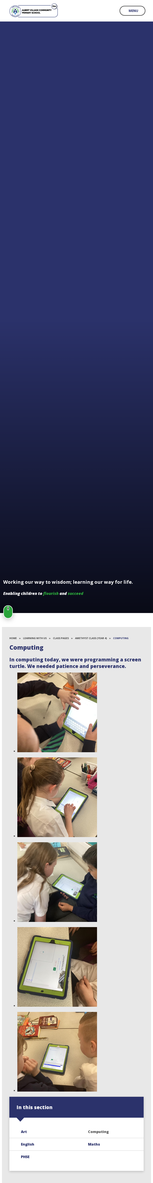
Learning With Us (35, 638)
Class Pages (61, 638)
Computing (120, 638)
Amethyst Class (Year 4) (91, 638)
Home (13, 638)
